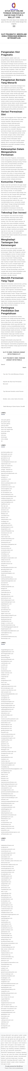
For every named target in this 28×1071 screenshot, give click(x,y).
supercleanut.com (6, 924)
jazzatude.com (5, 511)
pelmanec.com (5, 655)
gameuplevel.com (6, 895)
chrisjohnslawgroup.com (8, 947)
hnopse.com (4, 820)
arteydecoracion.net (6, 563)
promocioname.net (6, 540)
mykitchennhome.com (7, 596)
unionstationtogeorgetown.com (10, 914)
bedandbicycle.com (6, 926)
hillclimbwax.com (6, 818)
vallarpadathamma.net (7, 709)
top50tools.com (5, 504)
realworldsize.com (6, 711)
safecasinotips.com (6, 937)
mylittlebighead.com (6, 918)
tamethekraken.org (6, 964)
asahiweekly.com (6, 922)
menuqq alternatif (6, 1035)
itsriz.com (4, 682)
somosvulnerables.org (7, 956)
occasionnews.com (6, 822)
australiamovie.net (6, 456)
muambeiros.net (5, 552)
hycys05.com (4, 732)
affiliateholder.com (6, 834)
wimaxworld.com (5, 542)
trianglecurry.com (6, 979)
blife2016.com (5, 970)
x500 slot (20, 1041)
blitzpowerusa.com (6, 728)
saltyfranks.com (5, 508)
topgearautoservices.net (8, 1002)
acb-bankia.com (5, 772)
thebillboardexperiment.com (9, 993)
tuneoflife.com (5, 830)
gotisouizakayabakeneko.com (9, 694)
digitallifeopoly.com (6, 876)
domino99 (11, 1050)
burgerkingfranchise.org (7, 707)
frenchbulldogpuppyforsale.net (9, 627)
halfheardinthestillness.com (9, 579)
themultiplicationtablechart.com (10, 630)
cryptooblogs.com (6, 893)
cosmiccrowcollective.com (8, 690)
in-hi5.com (4, 669)
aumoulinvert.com (6, 598)
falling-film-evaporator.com (9, 786)
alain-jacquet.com (6, 692)
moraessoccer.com (6, 533)
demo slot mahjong (6, 427)
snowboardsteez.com (7, 736)
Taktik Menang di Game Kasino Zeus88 (14, 406)
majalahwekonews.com (7, 651)
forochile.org (4, 534)
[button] (14, 26)
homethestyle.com (6, 897)
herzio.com (4, 667)
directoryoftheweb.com (7, 659)
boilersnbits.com (5, 722)
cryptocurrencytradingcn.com (9, 797)
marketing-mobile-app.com (8, 751)
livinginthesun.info (6, 680)
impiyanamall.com (6, 881)
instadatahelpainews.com (8, 1012)
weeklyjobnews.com (6, 805)
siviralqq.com (5, 780)
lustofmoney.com (6, 824)
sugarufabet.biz (5, 999)
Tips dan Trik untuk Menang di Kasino (13, 374)
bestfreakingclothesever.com (9, 784)
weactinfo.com (5, 745)
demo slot (8, 1043)
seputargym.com (5, 880)
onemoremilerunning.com (8, 734)
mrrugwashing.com (6, 770)
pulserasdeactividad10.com (8, 615)
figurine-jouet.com (6, 1004)
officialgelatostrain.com (8, 985)
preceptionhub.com (6, 855)
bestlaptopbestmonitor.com (9, 567)
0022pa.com (4, 513)
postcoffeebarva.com (7, 703)
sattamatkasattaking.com (8, 989)
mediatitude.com (5, 485)
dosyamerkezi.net (6, 490)
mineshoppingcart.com (7, 868)
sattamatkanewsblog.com (8, 795)
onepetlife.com (5, 991)
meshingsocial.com (6, 747)
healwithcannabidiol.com (8, 976)
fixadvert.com (5, 475)
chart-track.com (5, 536)
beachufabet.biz (5, 995)
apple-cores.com (6, 613)
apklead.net (4, 1027)
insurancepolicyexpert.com (8, 496)
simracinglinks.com (6, 488)
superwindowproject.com (8, 602)
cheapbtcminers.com (7, 912)
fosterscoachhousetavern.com (9, 719)
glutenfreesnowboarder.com (9, 972)
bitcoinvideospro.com (7, 688)
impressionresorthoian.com (9, 782)
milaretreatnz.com (6, 519)
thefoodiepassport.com (7, 600)
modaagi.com (5, 521)
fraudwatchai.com (6, 889)
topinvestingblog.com (7, 502)
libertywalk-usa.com (6, 454)
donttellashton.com (6, 661)
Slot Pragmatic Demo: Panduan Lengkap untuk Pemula (14, 359)
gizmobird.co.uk (5, 458)
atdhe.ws (3, 575)
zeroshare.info (5, 515)
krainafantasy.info (6, 671)
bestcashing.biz (5, 546)
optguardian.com (6, 883)
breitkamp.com (5, 951)
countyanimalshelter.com (8, 807)
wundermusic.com (6, 903)
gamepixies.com (5, 931)
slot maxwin (8, 1041)
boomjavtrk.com (5, 1025)
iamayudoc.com (5, 916)
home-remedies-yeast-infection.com (11, 860)
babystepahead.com (6, 813)
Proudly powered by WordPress (14, 1066)
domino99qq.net (5, 657)
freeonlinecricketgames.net (8, 544)
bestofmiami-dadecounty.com (9, 864)
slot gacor (15, 1043)
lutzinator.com (5, 966)
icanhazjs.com (5, 605)
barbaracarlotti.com (6, 617)
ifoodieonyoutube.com (7, 866)
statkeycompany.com (7, 498)
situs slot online (13, 1054)
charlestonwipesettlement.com (9, 801)
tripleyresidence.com (7, 953)
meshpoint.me (5, 696)
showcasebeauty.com (7, 494)
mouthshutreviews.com (7, 872)
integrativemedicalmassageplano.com (11, 768)
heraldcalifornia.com (7, 928)
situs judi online (5, 431)
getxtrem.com (5, 743)
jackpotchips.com (6, 939)
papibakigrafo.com (6, 604)
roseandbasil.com (6, 571)
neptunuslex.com (6, 463)
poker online (15, 1062)
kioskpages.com (5, 977)
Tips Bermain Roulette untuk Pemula (13, 391)
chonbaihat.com (5, 556)
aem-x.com (4, 891)
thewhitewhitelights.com (8, 573)
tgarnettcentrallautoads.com (9, 473)
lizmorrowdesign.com (7, 974)
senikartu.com (5, 674)
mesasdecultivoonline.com (8, 720)
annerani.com (5, 510)
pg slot (14, 1041)
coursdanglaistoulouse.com (9, 462)
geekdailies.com (5, 1014)
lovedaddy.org (5, 767)
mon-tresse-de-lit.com (7, 997)
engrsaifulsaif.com (6, 910)
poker (20, 1035)
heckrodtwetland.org (7, 577)
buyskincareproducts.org (8, 625)
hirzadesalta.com (6, 874)
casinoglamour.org (6, 632)
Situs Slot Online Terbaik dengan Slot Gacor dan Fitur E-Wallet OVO (14, 14)
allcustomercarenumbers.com (9, 943)
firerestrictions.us (6, 548)
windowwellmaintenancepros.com (10, 832)
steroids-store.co (6, 561)
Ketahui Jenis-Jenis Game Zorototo (13, 399)
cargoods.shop (5, 684)
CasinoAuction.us (6, 592)
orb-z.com (4, 717)
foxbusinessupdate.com (8, 765)
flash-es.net (4, 774)
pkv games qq (9, 1037)
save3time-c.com (6, 479)
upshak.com (4, 776)
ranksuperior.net (5, 811)
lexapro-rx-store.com (7, 623)
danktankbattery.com (7, 757)
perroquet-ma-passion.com (9, 1008)
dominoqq (4, 437)
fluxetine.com (5, 584)
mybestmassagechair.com (8, 581)
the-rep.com (4, 506)
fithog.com (4, 565)
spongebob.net (5, 697)
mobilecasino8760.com (7, 586)
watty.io (3, 678)
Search (3, 364)
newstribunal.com (6, 851)
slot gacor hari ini (14, 1046)
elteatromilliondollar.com (8, 705)
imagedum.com (5, 981)
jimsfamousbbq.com (7, 452)
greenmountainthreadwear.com (9, 791)
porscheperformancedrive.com (9, 962)
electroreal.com (5, 862)
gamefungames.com (7, 905)
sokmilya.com (5, 1022)
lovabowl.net (4, 847)
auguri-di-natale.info (7, 465)
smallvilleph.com (5, 523)
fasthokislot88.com (6, 935)
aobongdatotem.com (7, 858)
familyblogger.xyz (6, 945)
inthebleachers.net (6, 621)
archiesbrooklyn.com (7, 550)
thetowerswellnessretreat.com (9, 983)
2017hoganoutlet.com (7, 653)
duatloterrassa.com (6, 958)
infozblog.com (5, 554)
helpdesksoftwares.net (7, 845)
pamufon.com (5, 960)
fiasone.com (4, 755)
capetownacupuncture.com (8, 686)
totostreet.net (5, 885)
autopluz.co (4, 477)
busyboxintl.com (5, 699)
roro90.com (4, 665)
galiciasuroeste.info (6, 525)
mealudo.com (5, 759)
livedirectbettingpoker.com (8, 763)
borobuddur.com (5, 901)
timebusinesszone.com (7, 826)
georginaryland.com (6, 569)
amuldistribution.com (7, 899)
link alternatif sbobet (12, 1056)
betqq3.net (4, 588)
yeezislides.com (5, 857)
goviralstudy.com (6, 609)
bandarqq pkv (11, 1052)
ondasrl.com (4, 968)
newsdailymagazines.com (8, 853)
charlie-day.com (5, 761)
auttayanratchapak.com (7, 701)
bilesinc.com (4, 517)
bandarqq (3, 433)
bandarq (22, 1046)
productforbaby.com (6, 715)
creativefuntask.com (7, 908)
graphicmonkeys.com (7, 929)
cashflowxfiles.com (6, 740)
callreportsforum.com (7, 1020)
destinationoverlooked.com (8, 815)
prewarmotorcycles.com (8, 486)
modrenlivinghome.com (7, 1010)
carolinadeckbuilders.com (8, 500)
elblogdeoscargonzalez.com (9, 558)
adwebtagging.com (6, 809)
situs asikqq (4, 439)
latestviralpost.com (6, 724)
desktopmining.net (6, 619)
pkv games (15, 1035)
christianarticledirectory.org (9, 636)
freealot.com (4, 920)
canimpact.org (5, 607)
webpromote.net (5, 559)
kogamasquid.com (6, 629)
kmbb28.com (4, 1018)
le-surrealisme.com (6, 492)
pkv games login (5, 421)
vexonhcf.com (5, 481)
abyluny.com (4, 1024)
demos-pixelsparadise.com (8, 483)
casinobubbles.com (6, 878)
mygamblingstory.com (7, 649)
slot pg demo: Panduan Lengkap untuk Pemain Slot (14, 353)
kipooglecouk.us (5, 594)
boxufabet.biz (5, 1001)
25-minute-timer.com (7, 906)
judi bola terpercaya (11, 1058)
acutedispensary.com (7, 793)
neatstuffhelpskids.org (7, 531)
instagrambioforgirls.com (8, 738)
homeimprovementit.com (8, 849)
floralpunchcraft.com (7, 753)
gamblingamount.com (7, 816)
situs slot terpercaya (7, 429)
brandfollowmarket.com (7, 803)
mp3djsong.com (5, 460)
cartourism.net (5, 611)
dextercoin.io (4, 634)
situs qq (3, 435)
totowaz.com (5, 799)
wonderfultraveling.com (7, 538)
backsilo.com (5, 778)
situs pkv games (5, 419)
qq (1, 441)
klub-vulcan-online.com (7, 949)
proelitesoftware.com (7, 941)
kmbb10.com (4, 742)
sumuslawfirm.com (6, 788)
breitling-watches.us (6, 471)
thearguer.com (5, 749)
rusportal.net (4, 676)
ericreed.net (4, 582)
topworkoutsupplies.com (8, 870)
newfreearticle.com (6, 726)
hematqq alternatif (12, 1060)
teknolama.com (5, 713)
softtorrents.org (5, 954)
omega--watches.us (6, 469)
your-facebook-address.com (9, 1006)
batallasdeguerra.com (7, 527)
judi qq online (5, 425)
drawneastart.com (6, 933)
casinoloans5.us (5, 590)
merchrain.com (5, 1016)
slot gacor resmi (5, 1064)
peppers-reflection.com (7, 828)
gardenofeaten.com (6, 730)
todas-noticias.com (6, 672)
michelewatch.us (5, 467)
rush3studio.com (6, 663)
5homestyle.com (5, 638)
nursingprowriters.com (7, 790)
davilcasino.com (5, 887)
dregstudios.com (6, 529)
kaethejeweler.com (6, 987)
